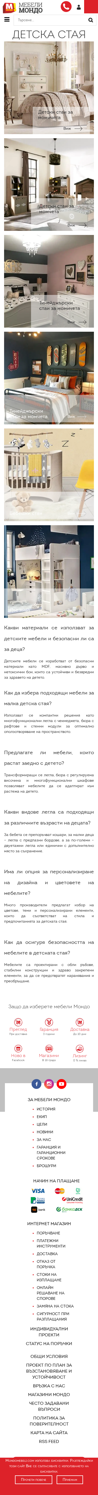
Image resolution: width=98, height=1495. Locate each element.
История (46, 1109)
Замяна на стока (55, 1306)
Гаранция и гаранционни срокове (51, 1153)
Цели (42, 1124)
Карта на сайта (49, 1432)
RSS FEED (49, 1441)
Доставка (47, 1254)
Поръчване (48, 1233)
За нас (44, 1139)
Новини (45, 1132)
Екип (42, 1117)
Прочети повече (33, 1479)
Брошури (46, 1166)
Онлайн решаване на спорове (51, 1293)
